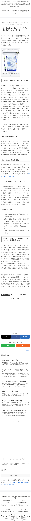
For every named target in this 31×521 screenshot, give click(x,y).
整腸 (25, 294)
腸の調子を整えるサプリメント (23, 506)
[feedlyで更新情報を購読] (8, 345)
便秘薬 (8, 502)
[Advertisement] (15, 314)
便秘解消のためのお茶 (23, 502)
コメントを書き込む (15, 475)
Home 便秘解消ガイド (8, 500)
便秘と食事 (23, 509)
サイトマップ (23, 500)
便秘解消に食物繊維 (23, 511)
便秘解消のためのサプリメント (8, 512)
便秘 (21, 294)
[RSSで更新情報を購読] (23, 345)
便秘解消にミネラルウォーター (8, 506)
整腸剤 (8, 509)
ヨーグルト (15, 294)
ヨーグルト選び (6, 294)
